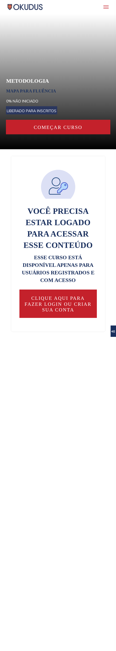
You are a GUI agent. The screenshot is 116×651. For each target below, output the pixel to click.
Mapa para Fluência (31, 91)
